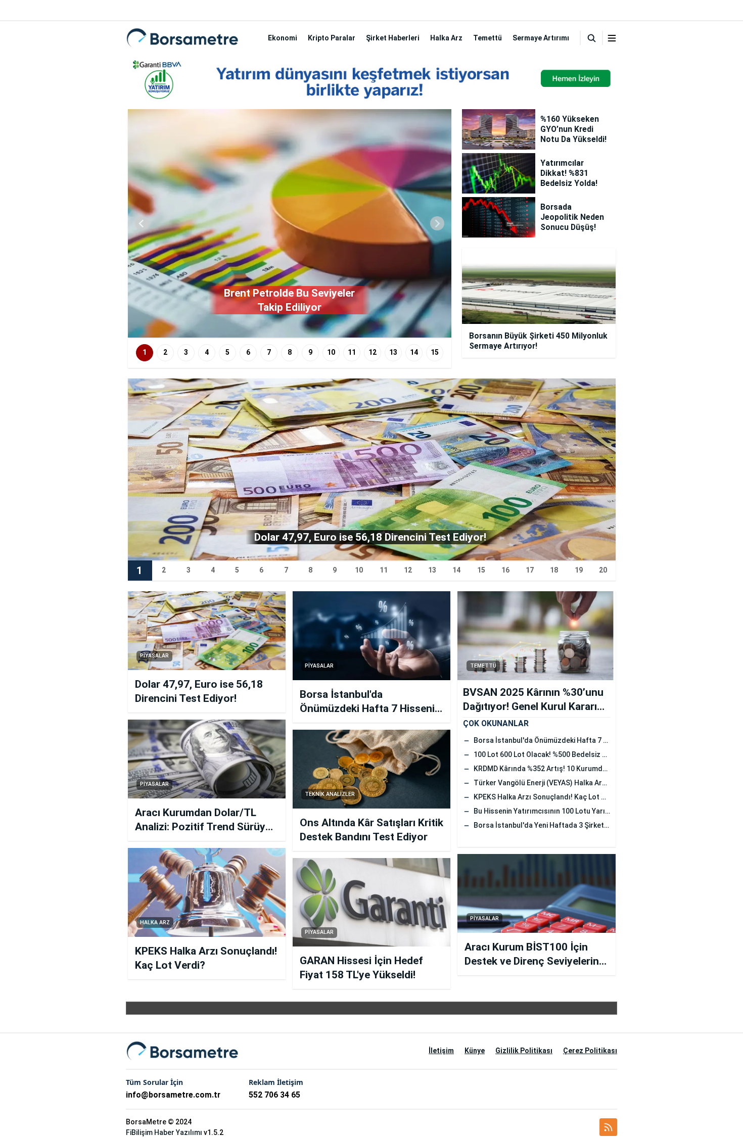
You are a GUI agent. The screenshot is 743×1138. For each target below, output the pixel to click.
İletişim (441, 1051)
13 (393, 352)
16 (505, 570)
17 (530, 570)
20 (603, 570)
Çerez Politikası (590, 1051)
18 (554, 570)
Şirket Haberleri (393, 38)
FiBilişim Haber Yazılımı (164, 1132)
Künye (475, 1051)
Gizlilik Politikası (523, 1051)
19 (579, 570)
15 (435, 352)
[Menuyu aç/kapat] (612, 38)
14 (414, 352)
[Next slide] (437, 223)
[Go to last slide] (142, 223)
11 (352, 352)
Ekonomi (282, 38)
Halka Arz (446, 38)
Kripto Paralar (331, 38)
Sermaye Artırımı (541, 38)
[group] (289, 223)
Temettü (487, 38)
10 (331, 352)
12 (372, 352)
